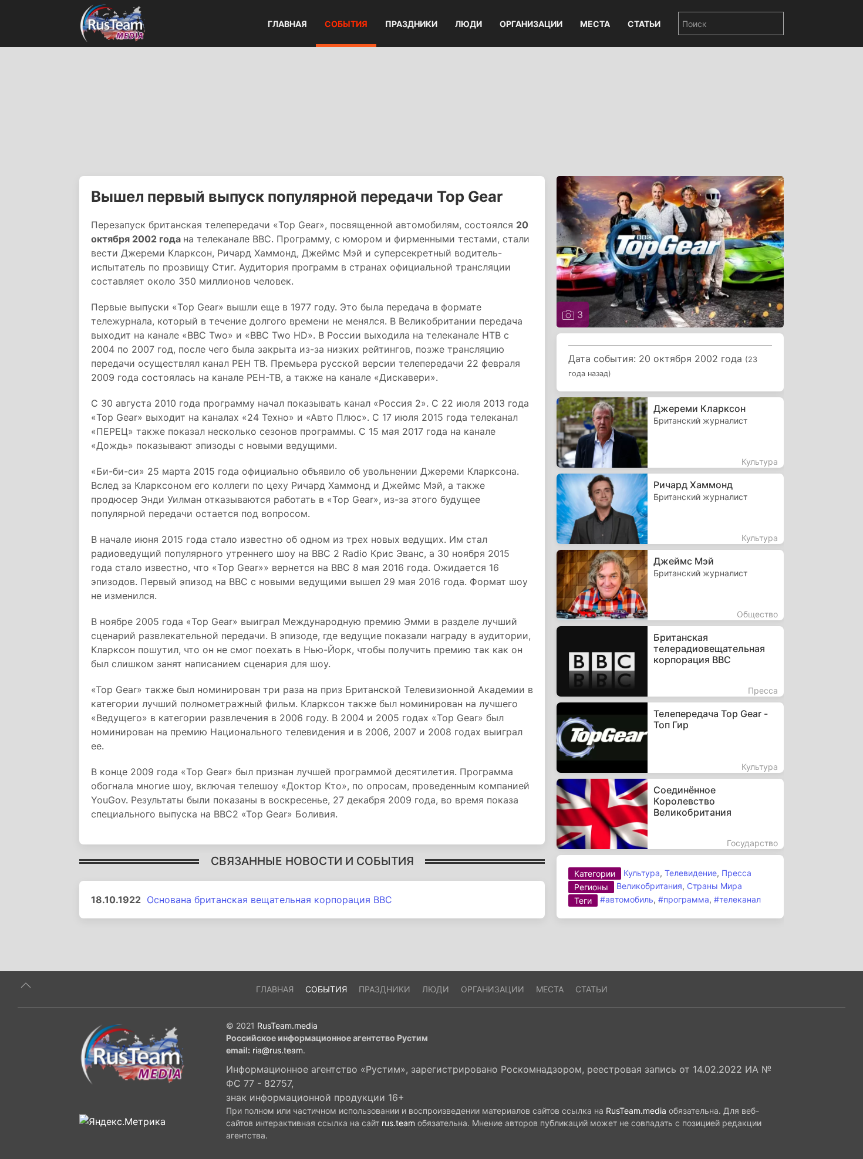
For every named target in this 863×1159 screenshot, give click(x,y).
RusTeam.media (287, 1025)
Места (595, 24)
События (346, 24)
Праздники (411, 24)
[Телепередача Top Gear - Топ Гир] (670, 737)
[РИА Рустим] (132, 1053)
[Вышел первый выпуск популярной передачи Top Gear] (670, 250)
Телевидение (691, 873)
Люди (468, 24)
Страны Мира (714, 886)
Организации (531, 24)
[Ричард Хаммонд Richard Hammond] (670, 509)
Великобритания (649, 886)
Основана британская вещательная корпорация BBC (269, 899)
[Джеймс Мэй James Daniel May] (670, 585)
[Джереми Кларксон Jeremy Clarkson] (670, 432)
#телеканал (737, 899)
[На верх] (26, 985)
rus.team (398, 1123)
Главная (287, 24)
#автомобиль (626, 899)
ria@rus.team (277, 1050)
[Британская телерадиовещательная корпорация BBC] (670, 661)
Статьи (644, 24)
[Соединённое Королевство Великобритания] (670, 814)
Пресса (736, 873)
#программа (683, 899)
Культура (641, 873)
